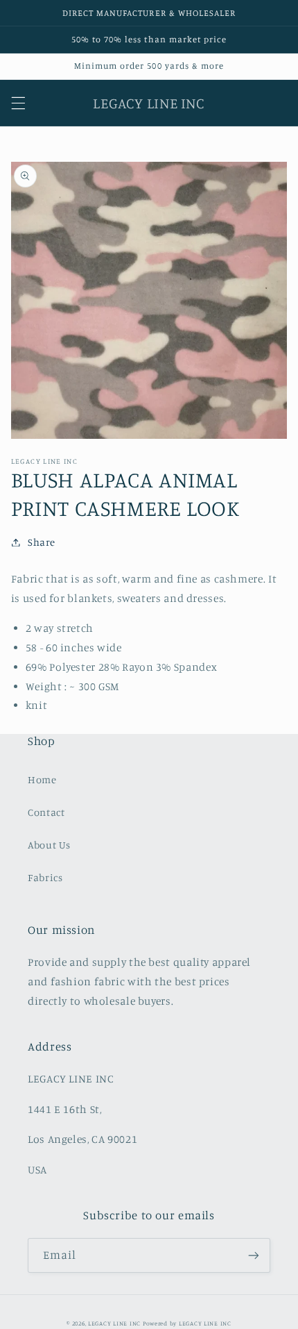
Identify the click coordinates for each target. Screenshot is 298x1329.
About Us (49, 845)
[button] (18, 103)
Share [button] (41, 542)
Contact (46, 812)
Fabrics (45, 877)
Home (42, 779)
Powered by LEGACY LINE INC (187, 1323)
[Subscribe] (254, 1255)
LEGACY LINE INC (114, 1323)
